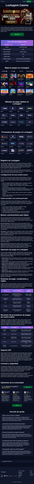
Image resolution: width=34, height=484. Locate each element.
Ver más (17, 405)
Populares (4, 71)
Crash (20, 71)
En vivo (12, 71)
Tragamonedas (28, 71)
